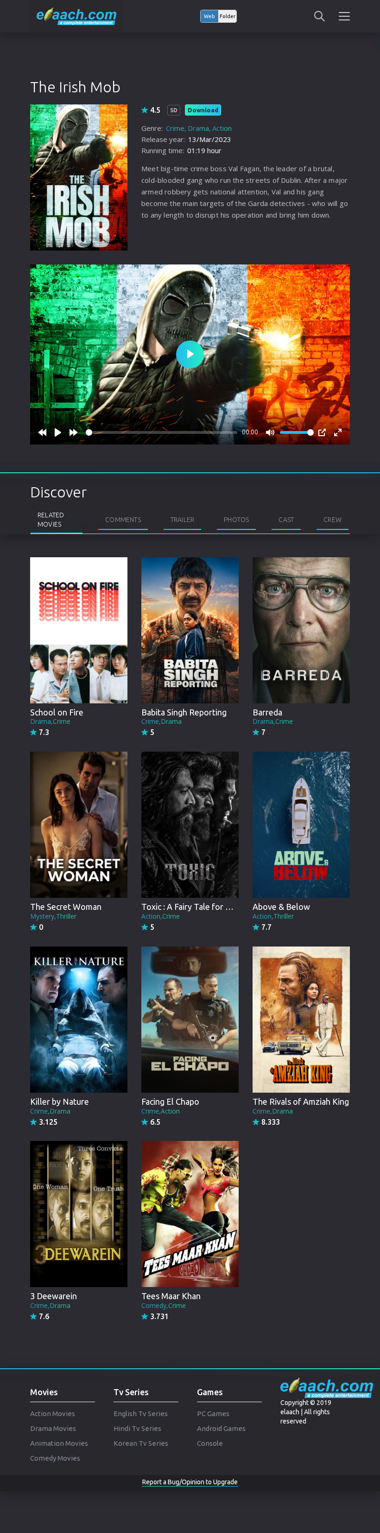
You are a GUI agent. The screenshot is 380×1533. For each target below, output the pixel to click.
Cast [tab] (286, 519)
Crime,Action (160, 1111)
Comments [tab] (123, 519)
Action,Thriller (273, 916)
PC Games (213, 1413)
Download (203, 110)
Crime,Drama (161, 721)
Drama (198, 128)
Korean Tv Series (141, 1443)
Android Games (221, 1428)
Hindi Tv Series (137, 1428)
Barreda (267, 712)
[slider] (161, 432)
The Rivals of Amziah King (301, 1101)
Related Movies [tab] (51, 519)
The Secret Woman (65, 906)
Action (222, 128)
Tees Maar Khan (171, 1296)
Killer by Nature (59, 1101)
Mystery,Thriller (53, 916)
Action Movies (52, 1413)
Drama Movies (53, 1428)
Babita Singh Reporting (184, 712)
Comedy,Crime (163, 1305)
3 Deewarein (53, 1296)
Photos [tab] (236, 519)
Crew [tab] (332, 519)
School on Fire (56, 712)
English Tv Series (141, 1413)
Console (210, 1443)
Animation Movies (59, 1443)
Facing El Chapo (170, 1101)
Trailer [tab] (182, 519)
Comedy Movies (55, 1458)
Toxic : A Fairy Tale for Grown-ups (203, 906)
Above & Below (281, 906)
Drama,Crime (50, 721)
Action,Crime (160, 916)
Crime (175, 128)
